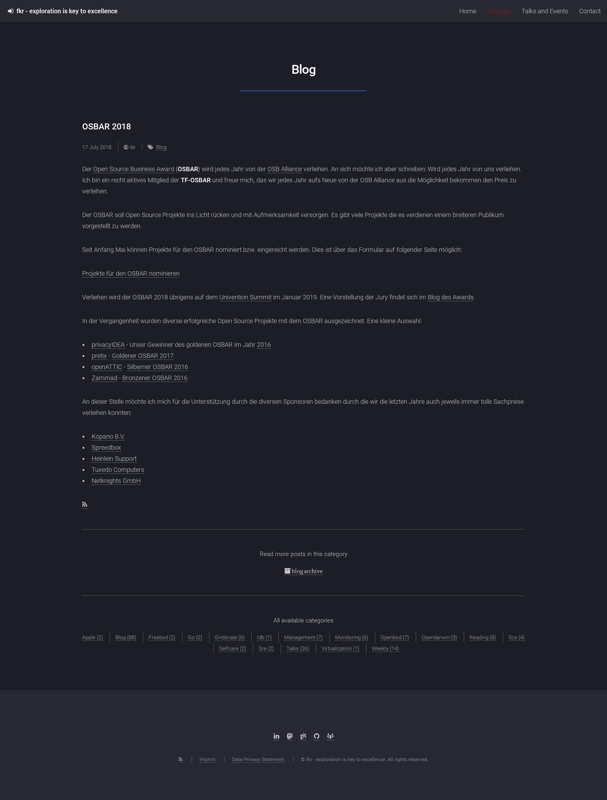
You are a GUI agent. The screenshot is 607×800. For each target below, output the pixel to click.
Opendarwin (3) (439, 637)
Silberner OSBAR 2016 (157, 367)
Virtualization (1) (340, 648)
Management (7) (303, 637)
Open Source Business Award (133, 169)
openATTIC (107, 367)
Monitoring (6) (351, 637)
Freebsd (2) (162, 637)
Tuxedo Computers (118, 469)
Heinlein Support (114, 458)
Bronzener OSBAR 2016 (154, 378)
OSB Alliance (284, 169)
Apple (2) (92, 637)
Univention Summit (245, 297)
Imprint (207, 759)
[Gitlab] (330, 736)
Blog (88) (125, 637)
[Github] (316, 736)
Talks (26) (297, 648)
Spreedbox (106, 447)
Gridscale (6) (230, 637)
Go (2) (195, 637)
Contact (590, 11)
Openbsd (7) (395, 637)
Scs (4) (516, 637)
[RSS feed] (84, 505)
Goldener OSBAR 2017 (143, 355)
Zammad (104, 378)
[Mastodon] (289, 736)
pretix (99, 355)
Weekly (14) (385, 648)
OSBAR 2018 (106, 127)
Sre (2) (266, 648)
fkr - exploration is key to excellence (65, 11)
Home (467, 11)
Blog (161, 147)
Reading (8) (482, 637)
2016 (264, 344)
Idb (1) (264, 637)
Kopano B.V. (108, 436)
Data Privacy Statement (258, 759)
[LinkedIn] (276, 736)
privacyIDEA (108, 344)
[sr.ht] (303, 736)
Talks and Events (545, 11)
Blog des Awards (451, 297)
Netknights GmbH (116, 480)
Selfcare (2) (232, 648)
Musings (499, 11)
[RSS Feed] (181, 759)
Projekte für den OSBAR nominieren (131, 273)
